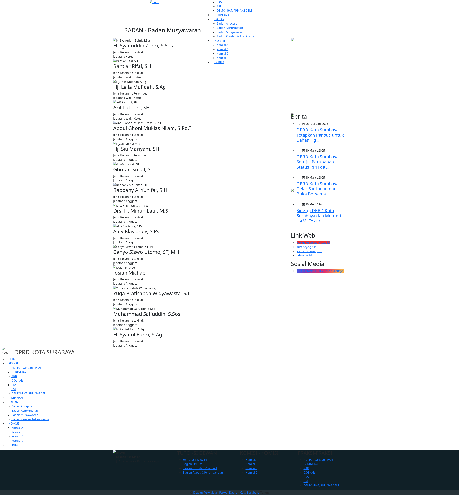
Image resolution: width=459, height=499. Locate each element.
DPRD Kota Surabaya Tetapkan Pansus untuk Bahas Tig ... (320, 135)
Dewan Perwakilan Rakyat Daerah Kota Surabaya (226, 493)
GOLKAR (17, 380)
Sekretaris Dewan (195, 460)
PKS (219, 2)
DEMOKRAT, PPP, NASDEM (234, 11)
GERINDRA (18, 372)
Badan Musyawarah (230, 32)
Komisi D (17, 441)
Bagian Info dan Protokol (200, 468)
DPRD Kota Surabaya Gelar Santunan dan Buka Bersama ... (318, 189)
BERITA (13, 445)
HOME (12, 359)
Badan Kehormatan (230, 28)
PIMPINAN (15, 398)
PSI (219, 6)
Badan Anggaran (228, 23)
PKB (14, 376)
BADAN (219, 19)
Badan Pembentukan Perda (235, 36)
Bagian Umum (192, 464)
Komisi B (17, 432)
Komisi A (17, 428)
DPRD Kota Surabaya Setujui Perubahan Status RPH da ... (318, 162)
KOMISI (13, 423)
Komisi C (17, 436)
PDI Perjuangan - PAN (26, 368)
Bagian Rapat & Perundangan (203, 472)
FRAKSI (13, 363)
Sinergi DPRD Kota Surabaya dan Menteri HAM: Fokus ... (319, 215)
